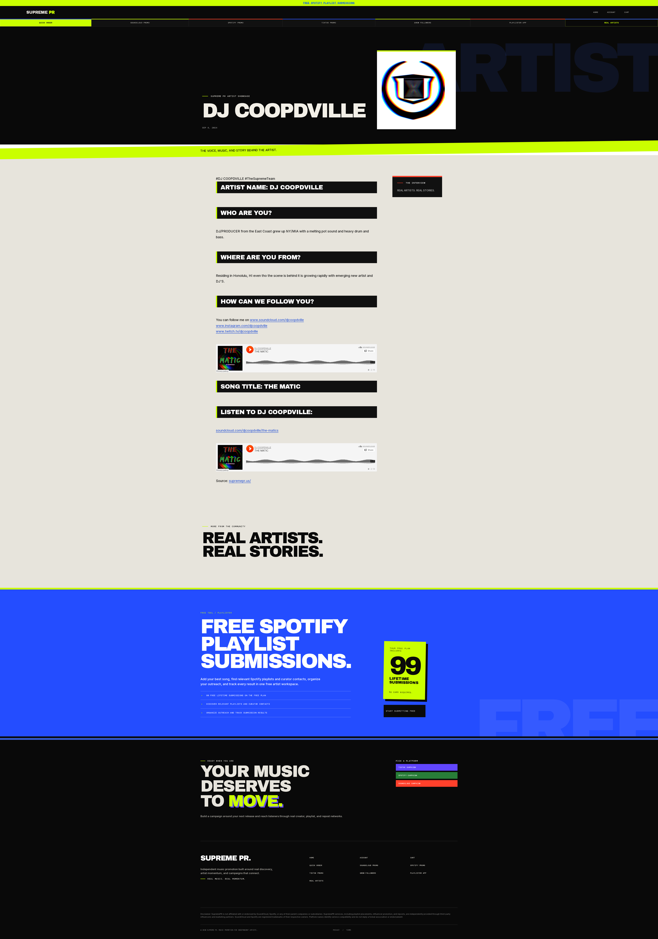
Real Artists (611, 23)
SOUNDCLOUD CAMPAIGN (409, 783)
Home (595, 12)
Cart (626, 12)
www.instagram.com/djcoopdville (241, 326)
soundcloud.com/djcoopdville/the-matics (247, 430)
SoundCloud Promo (140, 23)
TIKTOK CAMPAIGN (407, 767)
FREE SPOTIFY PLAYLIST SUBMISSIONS (329, 2)
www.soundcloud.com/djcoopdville (277, 320)
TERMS (348, 930)
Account (611, 12)
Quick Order (45, 23)
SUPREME (40, 12)
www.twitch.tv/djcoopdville (237, 331)
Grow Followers (422, 23)
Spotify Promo (235, 23)
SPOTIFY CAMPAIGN (407, 775)
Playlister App (517, 23)
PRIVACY (336, 930)
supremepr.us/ (240, 481)
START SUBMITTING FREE (400, 711)
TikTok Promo (329, 23)
